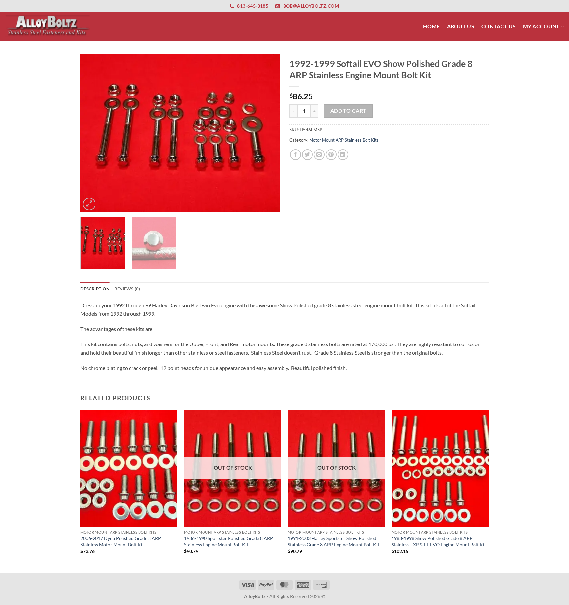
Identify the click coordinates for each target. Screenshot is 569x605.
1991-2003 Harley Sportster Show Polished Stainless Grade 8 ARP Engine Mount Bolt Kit (333, 541)
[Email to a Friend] (319, 154)
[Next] (267, 133)
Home (431, 26)
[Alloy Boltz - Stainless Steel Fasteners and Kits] (48, 26)
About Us (460, 26)
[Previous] (92, 133)
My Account (541, 26)
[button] (89, 204)
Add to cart (348, 111)
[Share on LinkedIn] (343, 154)
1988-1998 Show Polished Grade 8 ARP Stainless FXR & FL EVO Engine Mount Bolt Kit (439, 541)
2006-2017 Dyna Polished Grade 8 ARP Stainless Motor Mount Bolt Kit (120, 541)
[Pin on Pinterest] (331, 154)
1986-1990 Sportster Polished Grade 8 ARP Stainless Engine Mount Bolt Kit (228, 541)
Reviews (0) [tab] (127, 288)
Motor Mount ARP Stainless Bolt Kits (344, 140)
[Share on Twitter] (307, 154)
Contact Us (498, 26)
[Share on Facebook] (295, 154)
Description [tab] (95, 288)
